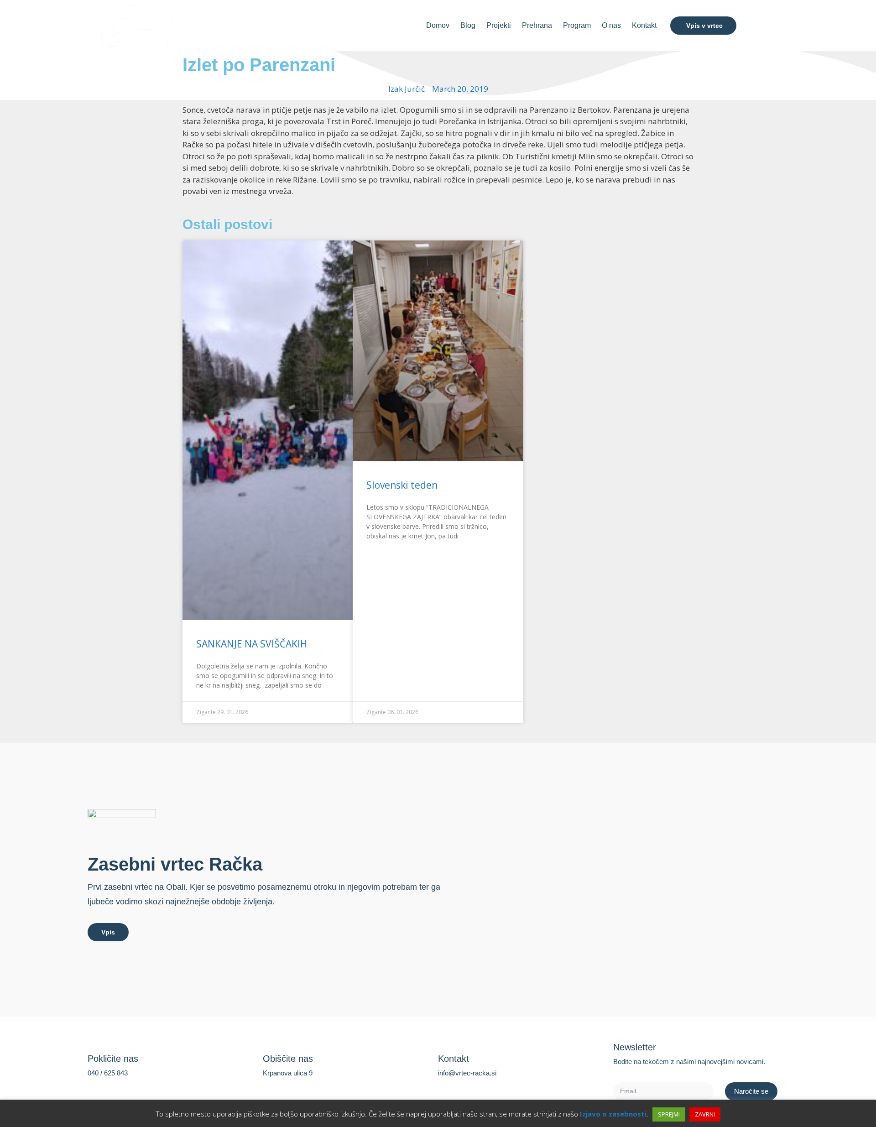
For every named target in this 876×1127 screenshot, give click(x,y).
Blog (467, 25)
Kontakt (644, 25)
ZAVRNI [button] (705, 1114)
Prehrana (537, 25)
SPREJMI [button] (669, 1114)
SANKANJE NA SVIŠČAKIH (251, 643)
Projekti (498, 25)
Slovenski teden (402, 485)
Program (577, 25)
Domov (437, 25)
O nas (611, 25)
